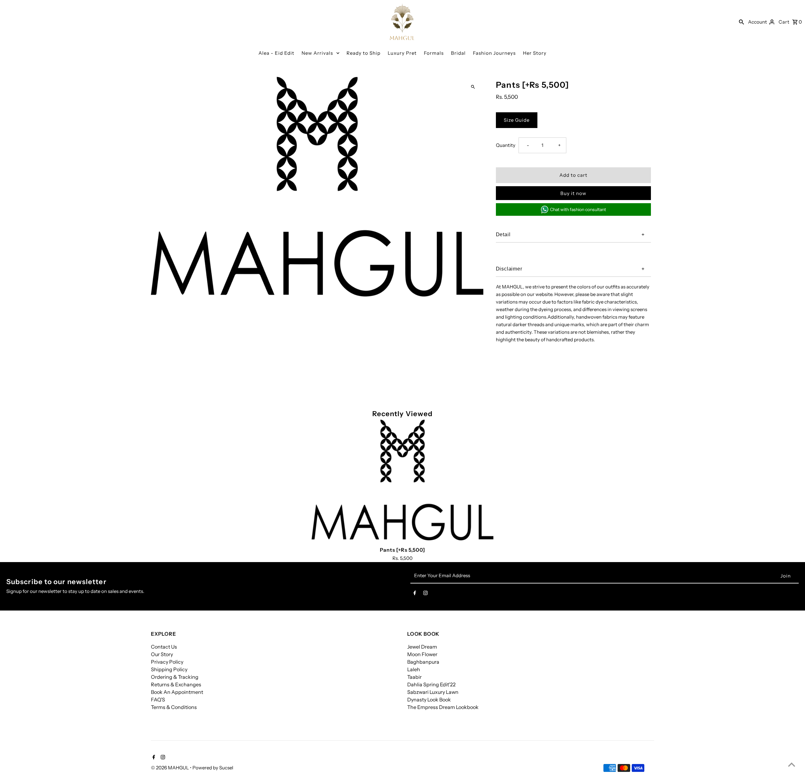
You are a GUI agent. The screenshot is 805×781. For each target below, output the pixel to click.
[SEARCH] (741, 21)
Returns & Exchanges (176, 684)
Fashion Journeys (494, 53)
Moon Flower (422, 654)
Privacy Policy (167, 662)
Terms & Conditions (174, 707)
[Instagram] (425, 594)
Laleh (413, 669)
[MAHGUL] (402, 21)
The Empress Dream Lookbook (443, 707)
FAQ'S (158, 699)
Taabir (414, 677)
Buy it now (573, 193)
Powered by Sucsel (212, 768)
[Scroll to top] (792, 764)
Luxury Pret (402, 53)
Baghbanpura (423, 662)
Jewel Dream (422, 647)
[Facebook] (415, 594)
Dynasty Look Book (429, 699)
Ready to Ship (363, 53)
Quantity (505, 145)
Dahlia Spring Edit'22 (431, 684)
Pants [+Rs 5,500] (402, 550)
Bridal (458, 53)
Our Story (162, 654)
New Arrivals (317, 53)
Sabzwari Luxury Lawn (432, 692)
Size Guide (517, 120)
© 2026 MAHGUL (170, 768)
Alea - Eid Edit (276, 53)
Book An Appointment (177, 692)
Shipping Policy (169, 669)
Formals (434, 53)
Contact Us (164, 647)
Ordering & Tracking (174, 677)
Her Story (535, 53)
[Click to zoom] (473, 87)
